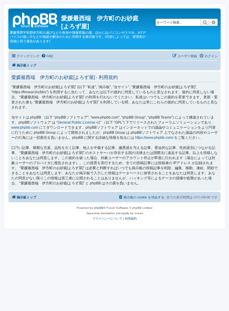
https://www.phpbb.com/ (154, 138)
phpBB (98, 207)
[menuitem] (47, 56)
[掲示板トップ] (35, 19)
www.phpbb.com (24, 127)
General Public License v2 (79, 122)
